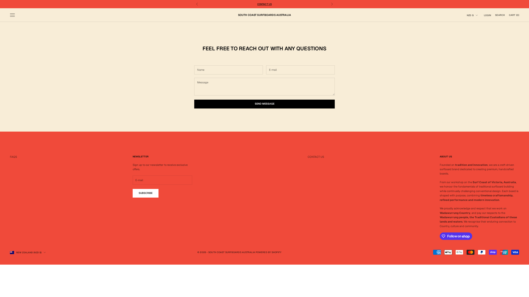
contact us (264, 4)
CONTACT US (316, 157)
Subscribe (146, 193)
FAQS (13, 157)
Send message (264, 103)
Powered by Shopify (268, 252)
